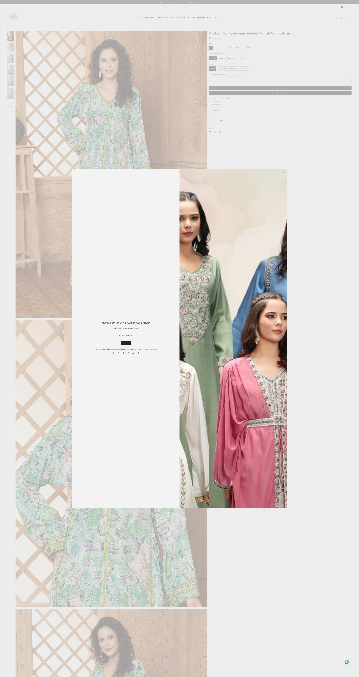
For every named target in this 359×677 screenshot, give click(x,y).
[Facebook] (114, 353)
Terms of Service (146, 349)
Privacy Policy (133, 349)
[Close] (283, 172)
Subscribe (126, 343)
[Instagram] (118, 353)
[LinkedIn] (137, 353)
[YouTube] (133, 353)
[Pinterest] (128, 353)
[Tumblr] (123, 353)
